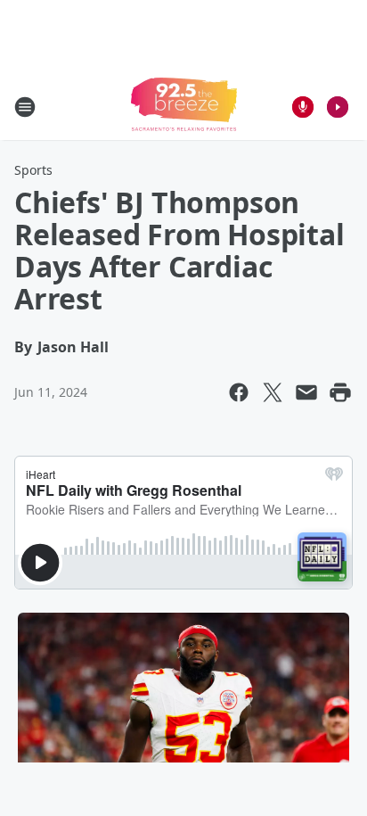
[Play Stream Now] (337, 107)
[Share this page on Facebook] (238, 392)
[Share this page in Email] (306, 392)
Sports (33, 169)
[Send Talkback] (303, 107)
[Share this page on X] (272, 392)
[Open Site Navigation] (25, 107)
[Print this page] (340, 392)
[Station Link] (184, 107)
